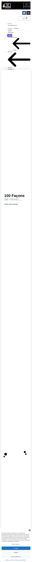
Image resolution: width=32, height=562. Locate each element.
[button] (29, 530)
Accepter (16, 548)
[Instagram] (28, 13)
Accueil (9, 35)
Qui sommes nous (12, 37)
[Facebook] (24, 13)
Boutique (10, 51)
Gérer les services (15, 544)
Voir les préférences (16, 556)
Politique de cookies (9, 560)
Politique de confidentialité (20, 560)
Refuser (16, 552)
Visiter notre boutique (11, 204)
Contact (10, 67)
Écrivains (15, 50)
